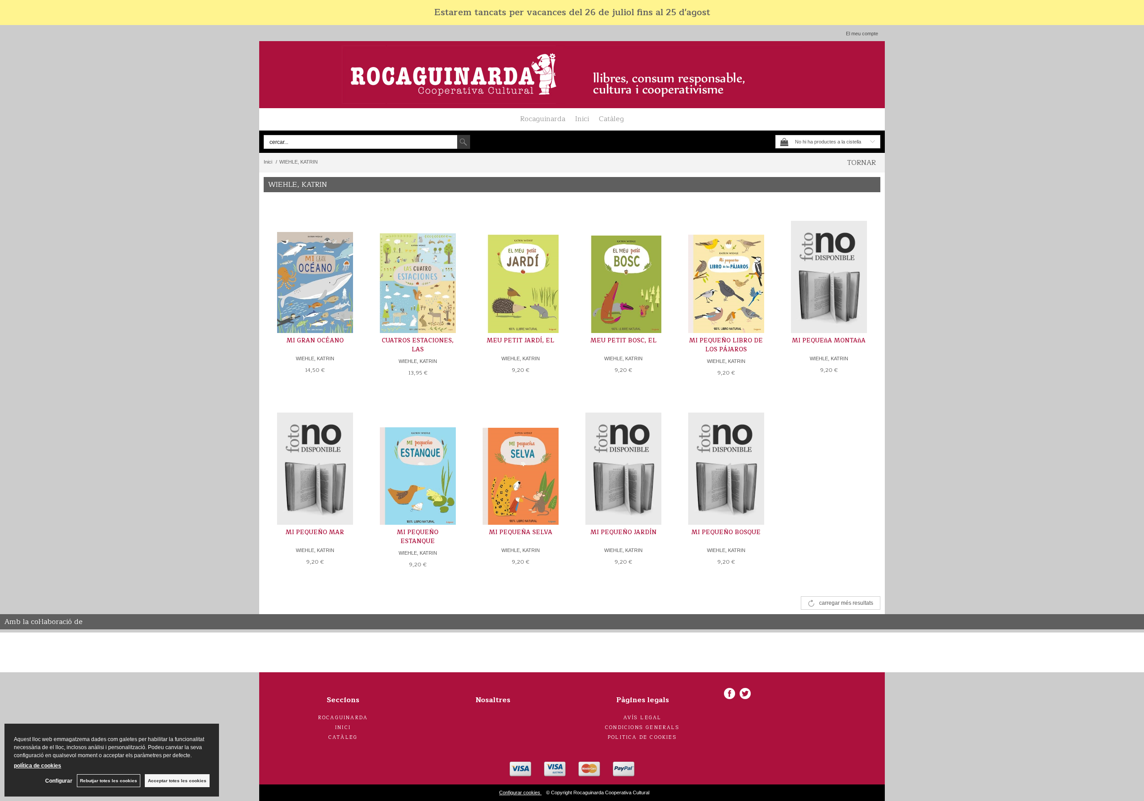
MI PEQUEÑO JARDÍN (623, 532)
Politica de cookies (642, 737)
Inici (582, 119)
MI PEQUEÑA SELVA (520, 532)
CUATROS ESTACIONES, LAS (418, 345)
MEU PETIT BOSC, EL (623, 341)
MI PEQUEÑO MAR (315, 532)
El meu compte (862, 33)
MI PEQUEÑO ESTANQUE (417, 536)
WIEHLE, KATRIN (315, 358)
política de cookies (37, 766)
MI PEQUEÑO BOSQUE (726, 532)
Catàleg (611, 119)
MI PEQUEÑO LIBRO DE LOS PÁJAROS (726, 345)
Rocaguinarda (542, 119)
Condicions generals (642, 727)
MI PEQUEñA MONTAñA (829, 341)
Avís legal (642, 717)
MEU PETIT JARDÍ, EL (520, 341)
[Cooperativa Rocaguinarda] (572, 75)
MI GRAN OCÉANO (315, 341)
